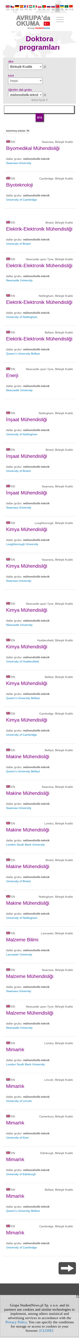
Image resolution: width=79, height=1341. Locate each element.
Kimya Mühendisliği (26, 529)
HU (30, 9)
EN (7, 9)
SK (53, 9)
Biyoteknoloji (19, 185)
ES (21, 9)
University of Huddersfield (22, 661)
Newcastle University (19, 280)
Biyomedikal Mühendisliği (33, 148)
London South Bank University (25, 844)
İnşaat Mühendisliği (26, 419)
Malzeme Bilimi (22, 939)
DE (17, 9)
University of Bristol (18, 243)
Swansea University (18, 163)
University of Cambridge (21, 199)
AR (66, 9)
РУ (48, 9)
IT (35, 9)
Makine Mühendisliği (27, 756)
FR (26, 9)
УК (62, 9)
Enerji (12, 375)
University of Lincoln (19, 1101)
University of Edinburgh (21, 1174)
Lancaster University (19, 954)
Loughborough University (22, 544)
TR (57, 9)
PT (44, 9)
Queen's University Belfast (23, 353)
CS (12, 9)
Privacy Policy (16, 1322)
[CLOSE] (46, 1331)
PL (39, 9)
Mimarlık (15, 1049)
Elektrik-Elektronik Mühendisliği (39, 229)
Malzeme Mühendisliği (29, 976)
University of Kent (17, 1137)
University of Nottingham (21, 317)
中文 (71, 9)
